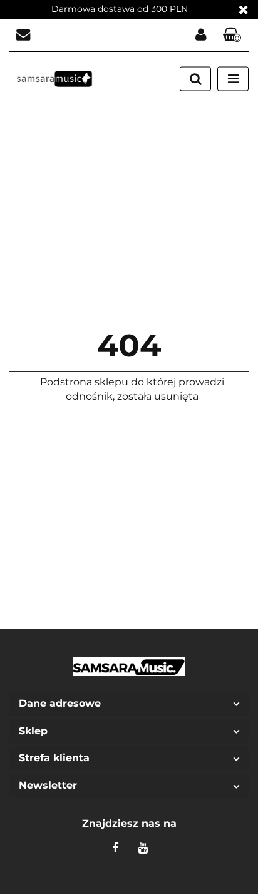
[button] (232, 35)
